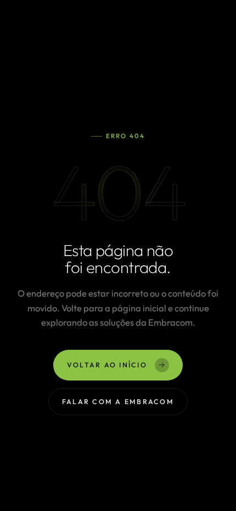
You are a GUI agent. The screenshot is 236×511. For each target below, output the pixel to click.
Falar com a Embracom (118, 401)
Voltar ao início (107, 364)
